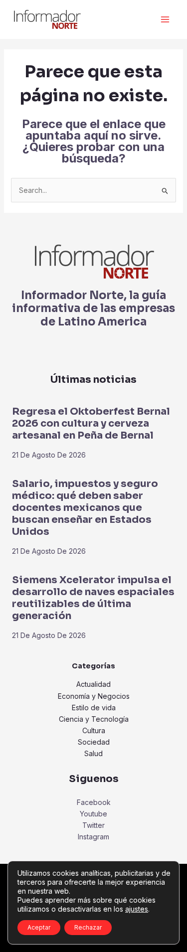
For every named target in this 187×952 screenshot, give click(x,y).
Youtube (93, 813)
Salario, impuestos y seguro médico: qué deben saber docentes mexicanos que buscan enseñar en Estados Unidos (85, 507)
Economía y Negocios (94, 696)
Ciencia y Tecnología (94, 719)
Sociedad (94, 742)
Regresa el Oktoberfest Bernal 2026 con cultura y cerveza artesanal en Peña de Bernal (91, 423)
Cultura (93, 730)
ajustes (136, 909)
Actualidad (93, 684)
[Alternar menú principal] (165, 19)
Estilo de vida (94, 707)
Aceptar (38, 927)
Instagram (93, 836)
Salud (93, 753)
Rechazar (88, 927)
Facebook (94, 802)
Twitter (93, 825)
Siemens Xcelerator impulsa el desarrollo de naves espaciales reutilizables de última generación (93, 598)
